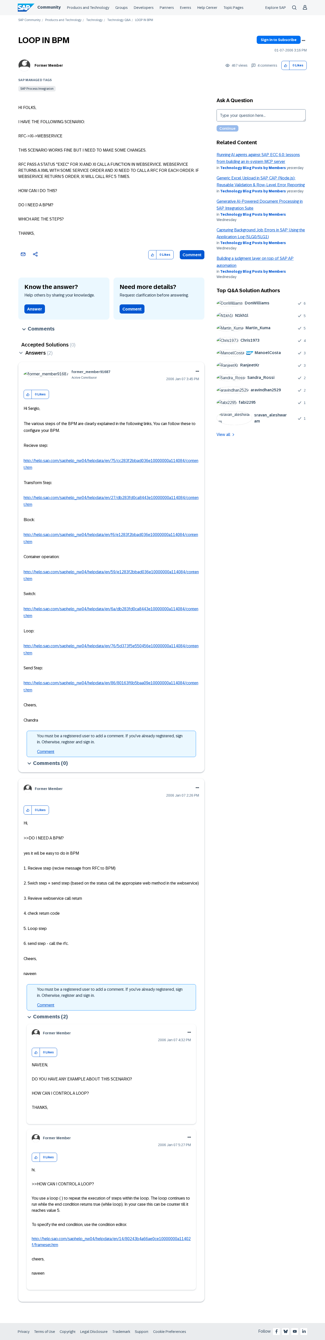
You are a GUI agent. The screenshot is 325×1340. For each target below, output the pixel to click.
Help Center (207, 8)
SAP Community (29, 20)
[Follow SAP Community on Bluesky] (286, 1331)
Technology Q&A (119, 20)
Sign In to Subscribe (279, 40)
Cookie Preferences (169, 1332)
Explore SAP (275, 8)
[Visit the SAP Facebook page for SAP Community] (276, 1331)
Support (142, 1332)
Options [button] (303, 41)
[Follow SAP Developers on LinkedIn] (304, 1331)
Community (49, 7)
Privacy (23, 1332)
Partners (167, 8)
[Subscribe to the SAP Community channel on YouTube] (295, 1331)
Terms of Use (44, 1332)
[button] (285, 65)
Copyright (68, 1332)
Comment (192, 255)
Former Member (49, 65)
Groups (121, 8)
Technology (94, 20)
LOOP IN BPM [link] (144, 20)
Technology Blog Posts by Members (253, 168)
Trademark (121, 1332)
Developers (144, 8)
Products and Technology (88, 8)
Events (185, 8)
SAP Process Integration (37, 88)
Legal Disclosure (94, 1332)
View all (223, 434)
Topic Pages (233, 8)
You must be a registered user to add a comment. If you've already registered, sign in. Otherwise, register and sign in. (110, 739)
